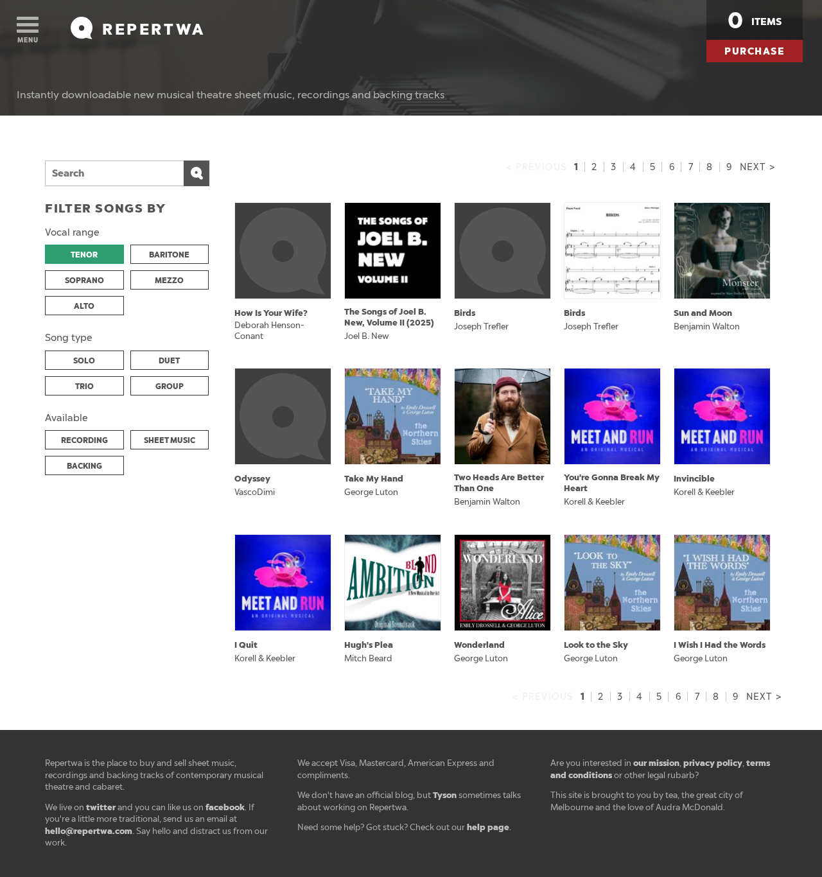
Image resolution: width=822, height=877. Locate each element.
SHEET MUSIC (169, 440)
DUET (169, 361)
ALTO (84, 306)
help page (488, 827)
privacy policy (712, 763)
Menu (28, 40)
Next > (757, 167)
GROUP (169, 386)
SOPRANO (84, 280)
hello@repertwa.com (88, 831)
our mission (656, 763)
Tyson (445, 795)
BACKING (84, 466)
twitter (101, 807)
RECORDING (84, 440)
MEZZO (169, 280)
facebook (225, 807)
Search (196, 173)
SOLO (84, 361)
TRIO (84, 386)
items (755, 20)
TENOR (84, 255)
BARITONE (169, 255)
